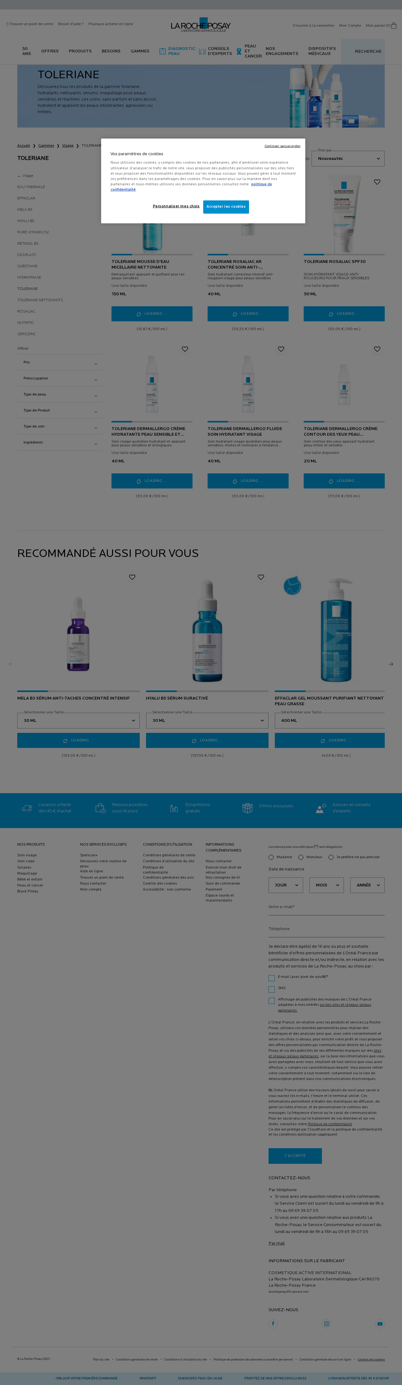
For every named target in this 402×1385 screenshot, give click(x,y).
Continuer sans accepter (283, 146)
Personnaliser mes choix (176, 206)
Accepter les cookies (226, 207)
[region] (203, 181)
